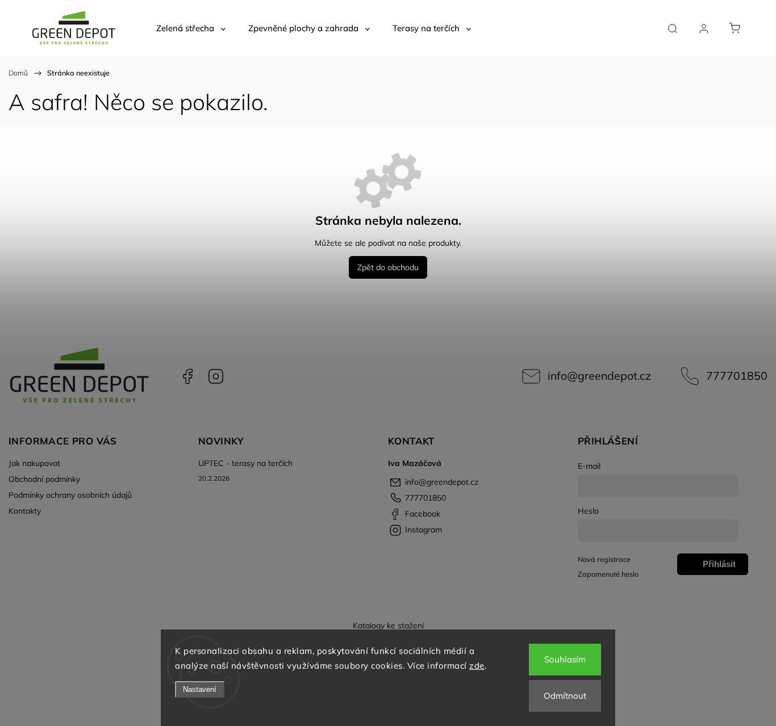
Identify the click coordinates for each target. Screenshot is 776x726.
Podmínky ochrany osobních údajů (70, 495)
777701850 (736, 375)
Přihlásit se (719, 567)
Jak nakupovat (34, 463)
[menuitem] (191, 28)
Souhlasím (565, 659)
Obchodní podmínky (44, 479)
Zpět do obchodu (388, 267)
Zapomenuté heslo (608, 573)
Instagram (215, 376)
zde (477, 665)
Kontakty (25, 511)
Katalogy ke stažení (388, 625)
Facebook (187, 376)
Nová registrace (604, 559)
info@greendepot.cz (599, 375)
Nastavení (199, 689)
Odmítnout (565, 695)
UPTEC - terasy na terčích (245, 463)
